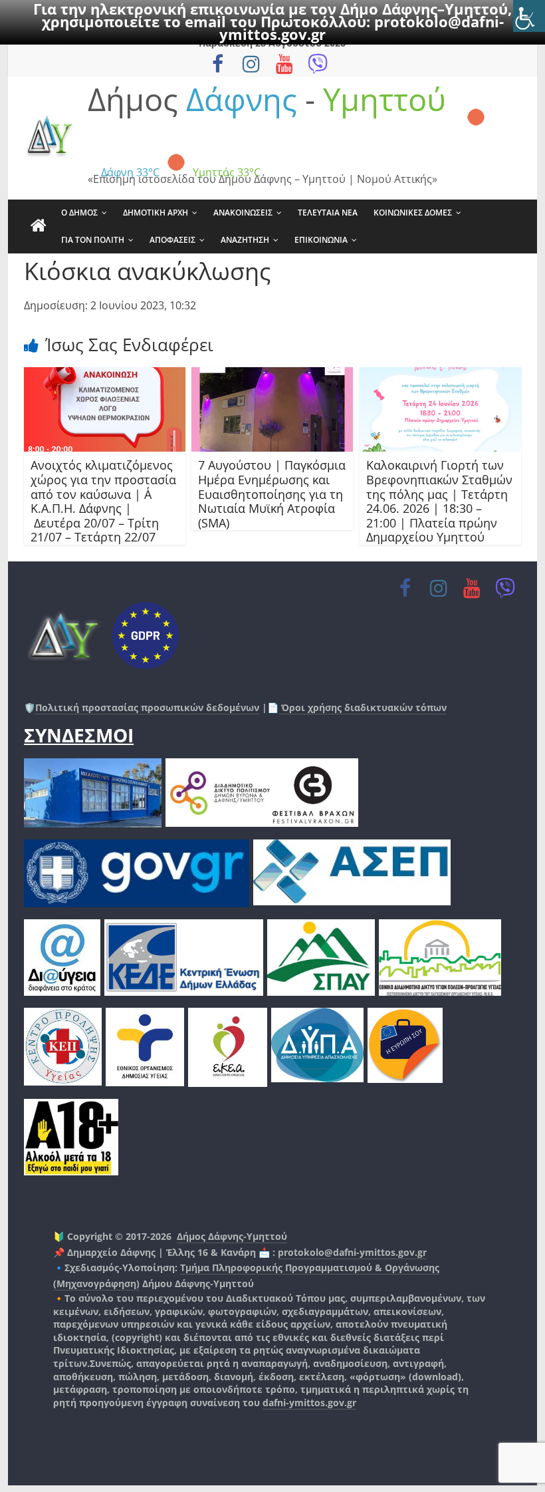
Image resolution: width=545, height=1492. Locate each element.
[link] (529, 16)
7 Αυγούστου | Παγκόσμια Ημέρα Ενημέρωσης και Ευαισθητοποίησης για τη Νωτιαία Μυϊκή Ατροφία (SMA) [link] (272, 493)
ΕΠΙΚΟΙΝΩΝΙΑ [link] (321, 239)
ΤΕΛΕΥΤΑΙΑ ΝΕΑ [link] (328, 212)
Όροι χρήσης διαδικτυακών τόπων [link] (362, 707)
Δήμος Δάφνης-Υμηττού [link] (232, 1236)
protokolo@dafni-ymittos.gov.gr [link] (352, 1252)
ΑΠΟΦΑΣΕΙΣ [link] (172, 239)
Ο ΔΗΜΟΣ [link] (79, 212)
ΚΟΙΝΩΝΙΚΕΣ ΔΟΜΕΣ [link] (413, 212)
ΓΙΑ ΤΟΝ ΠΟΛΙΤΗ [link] (92, 239)
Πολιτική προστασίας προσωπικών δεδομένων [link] (147, 707)
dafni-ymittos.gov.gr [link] (309, 1402)
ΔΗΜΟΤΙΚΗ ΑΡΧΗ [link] (155, 212)
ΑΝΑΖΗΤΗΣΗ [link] (245, 239)
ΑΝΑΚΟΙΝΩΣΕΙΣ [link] (242, 212)
